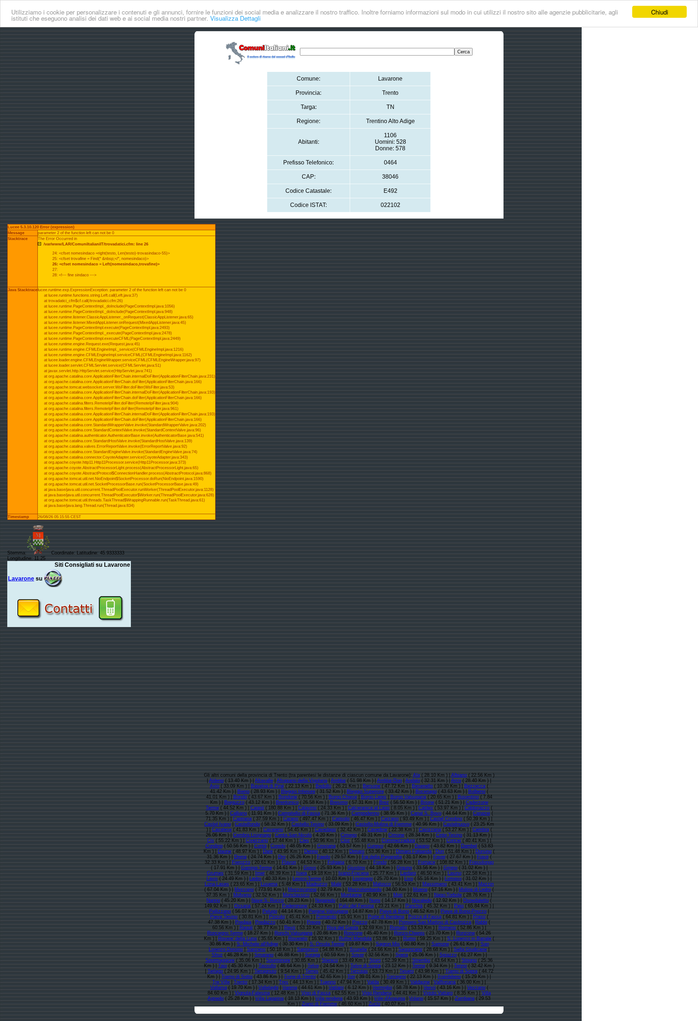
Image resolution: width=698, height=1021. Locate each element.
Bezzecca (474, 786)
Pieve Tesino (223, 916)
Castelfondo (247, 824)
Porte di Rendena (386, 916)
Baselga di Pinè (267, 786)
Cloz (345, 840)
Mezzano (244, 889)
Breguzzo (234, 802)
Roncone (353, 933)
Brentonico (287, 802)
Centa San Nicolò (293, 835)
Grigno (450, 867)
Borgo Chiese (343, 797)
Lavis (212, 878)
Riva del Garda (342, 927)
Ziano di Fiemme (319, 1003)
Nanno (213, 900)
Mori (397, 895)
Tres (283, 982)
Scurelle (358, 949)
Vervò (430, 987)
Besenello (422, 786)
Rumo (409, 938)
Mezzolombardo (364, 889)
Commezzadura (398, 840)
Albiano (459, 775)
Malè (336, 884)
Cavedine (377, 829)
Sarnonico (307, 949)
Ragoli (246, 927)
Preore (314, 922)
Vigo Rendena (377, 993)
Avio (214, 786)
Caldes (425, 807)
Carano (290, 818)
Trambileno (449, 976)
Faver (439, 856)
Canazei (481, 813)
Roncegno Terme (225, 933)
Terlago (215, 971)
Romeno (447, 927)
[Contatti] (69, 624)
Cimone (396, 835)
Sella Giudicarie (470, 949)
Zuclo (374, 1003)
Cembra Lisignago (252, 835)
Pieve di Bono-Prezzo (463, 911)
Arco (456, 780)
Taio (222, 965)
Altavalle (264, 780)
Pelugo (269, 911)
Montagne (351, 895)
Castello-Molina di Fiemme (384, 824)
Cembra (481, 829)
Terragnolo (265, 971)
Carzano (389, 818)
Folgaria (336, 862)
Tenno (460, 965)
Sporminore (278, 960)
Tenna (418, 965)
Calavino (307, 807)
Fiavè (483, 856)
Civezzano (257, 840)
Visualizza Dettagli (235, 18)
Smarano (263, 954)
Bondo (240, 797)
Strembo (421, 960)
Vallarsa (218, 987)
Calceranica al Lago (368, 807)
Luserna (269, 884)
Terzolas (359, 971)
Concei (453, 840)
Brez (384, 802)
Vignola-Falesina (252, 993)
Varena (289, 987)
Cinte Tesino (449, 835)
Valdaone (420, 982)
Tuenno (328, 982)
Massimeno (434, 884)
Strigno (469, 960)
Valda (373, 982)
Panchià (413, 905)
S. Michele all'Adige (257, 944)
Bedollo (323, 786)
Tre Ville (221, 982)
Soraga (312, 954)
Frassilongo (481, 862)
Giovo (310, 867)
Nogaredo (325, 900)
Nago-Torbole (448, 895)
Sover (358, 954)
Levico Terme (307, 878)
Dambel (469, 846)
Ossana (242, 905)
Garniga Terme (256, 867)
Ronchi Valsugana (293, 933)
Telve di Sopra (365, 965)
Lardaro (408, 873)
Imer (260, 873)
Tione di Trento (300, 976)
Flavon (289, 862)
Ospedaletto (476, 900)
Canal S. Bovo (426, 813)
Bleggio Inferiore (298, 791)
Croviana (326, 846)
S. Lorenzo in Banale (469, 938)
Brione (427, 802)
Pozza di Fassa (424, 916)
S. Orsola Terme (327, 944)
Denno (311, 851)
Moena (420, 889)
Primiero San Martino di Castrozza (435, 922)
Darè (268, 851)
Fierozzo (241, 862)
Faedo (323, 856)
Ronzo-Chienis (409, 933)
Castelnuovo (456, 824)
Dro (281, 856)
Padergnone (294, 905)
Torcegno (396, 976)
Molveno (242, 895)
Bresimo (339, 802)
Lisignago (363, 878)
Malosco (382, 884)
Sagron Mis (388, 944)
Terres (311, 971)
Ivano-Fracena (353, 873)
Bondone (287, 797)
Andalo (412, 780)
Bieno (243, 791)
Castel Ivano (217, 824)
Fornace (426, 862)
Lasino (454, 873)
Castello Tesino (308, 824)
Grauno (404, 867)
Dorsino (484, 851)
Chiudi (659, 11)
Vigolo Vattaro (438, 993)
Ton (351, 976)
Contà (260, 846)
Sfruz (217, 954)
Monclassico (296, 895)
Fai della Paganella (382, 856)
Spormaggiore (219, 960)
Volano (416, 998)
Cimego (349, 835)
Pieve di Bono (394, 911)
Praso (479, 916)
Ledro (255, 878)
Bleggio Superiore (365, 791)
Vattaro (336, 987)
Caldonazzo (477, 807)
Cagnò (257, 807)
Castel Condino (446, 818)
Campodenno (365, 813)
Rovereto (297, 938)
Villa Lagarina (269, 998)
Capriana (242, 818)
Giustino (356, 867)
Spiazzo (448, 954)
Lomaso (453, 878)
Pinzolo (277, 916)
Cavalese (222, 829)
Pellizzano (220, 911)
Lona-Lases (217, 884)
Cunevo (375, 846)
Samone (440, 944)
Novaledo (422, 900)
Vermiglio (382, 987)
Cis (210, 840)
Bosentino (468, 797)
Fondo (379, 862)
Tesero (407, 971)
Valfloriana (445, 982)
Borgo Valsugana (408, 797)
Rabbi (481, 922)
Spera (402, 954)
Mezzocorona (302, 889)
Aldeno (216, 780)
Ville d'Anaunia (389, 998)
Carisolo (340, 818)
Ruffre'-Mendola (355, 938)
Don (440, 851)
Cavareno (273, 829)
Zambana (464, 998)
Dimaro (356, 851)
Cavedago (325, 829)
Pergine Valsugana (328, 911)
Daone (224, 851)
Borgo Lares (373, 797)
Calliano (238, 813)
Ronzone (465, 933)
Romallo (398, 927)
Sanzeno (256, 949)
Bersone (371, 786)
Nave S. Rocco (268, 900)
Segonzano (410, 949)
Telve (313, 965)
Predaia (243, 922)
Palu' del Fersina (356, 905)
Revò (289, 927)
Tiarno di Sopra (461, 971)
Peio (459, 905)
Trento (240, 982)
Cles (304, 840)
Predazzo (265, 922)
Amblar (338, 780)
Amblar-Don (389, 780)
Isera (301, 873)
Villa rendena (328, 998)
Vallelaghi (268, 987)
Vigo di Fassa (315, 993)
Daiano (422, 846)
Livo (408, 878)
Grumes (215, 873)
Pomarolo (326, 916)
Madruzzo (316, 884)
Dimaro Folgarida (414, 851)
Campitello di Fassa (299, 813)
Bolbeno (476, 791)
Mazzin (486, 884)
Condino (213, 846)
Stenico (330, 960)
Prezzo (359, 922)
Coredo (277, 846)
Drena (240, 856)
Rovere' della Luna (237, 938)
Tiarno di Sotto (236, 976)
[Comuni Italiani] (262, 51)
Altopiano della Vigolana (302, 780)
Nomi (374, 900)
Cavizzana (430, 829)
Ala (416, 775)
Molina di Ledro (475, 889)
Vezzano (476, 987)
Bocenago (426, 791)
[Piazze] (53, 578)
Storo (375, 960)
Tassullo (267, 965)
